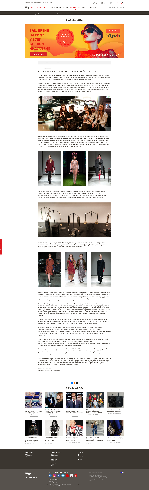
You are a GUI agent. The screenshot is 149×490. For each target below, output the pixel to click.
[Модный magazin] (29, 7)
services (26, 456)
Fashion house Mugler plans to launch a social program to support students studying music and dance (53, 439)
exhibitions (88, 13)
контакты (80, 459)
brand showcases (28, 455)
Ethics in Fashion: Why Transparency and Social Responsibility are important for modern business (94, 439)
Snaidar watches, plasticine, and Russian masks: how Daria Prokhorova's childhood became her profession (33, 412)
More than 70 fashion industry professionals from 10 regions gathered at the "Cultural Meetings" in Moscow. (53, 412)
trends (42, 13)
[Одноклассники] (74, 383)
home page (42, 62)
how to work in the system (83, 458)
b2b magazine (75, 7)
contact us (42, 7)
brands (65, 7)
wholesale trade (73, 13)
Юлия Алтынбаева (117, 413)
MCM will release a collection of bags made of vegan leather (115, 410)
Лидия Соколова (47, 68)
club (78, 455)
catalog (26, 454)
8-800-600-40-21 (31, 477)
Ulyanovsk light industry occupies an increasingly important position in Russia (94, 411)
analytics (27, 13)
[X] (77, 383)
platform (80, 452)
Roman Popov (54, 416)
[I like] (74, 376)
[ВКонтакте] (72, 383)
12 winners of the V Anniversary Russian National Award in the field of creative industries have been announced (74, 412)
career (95, 13)
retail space (64, 13)
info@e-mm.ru (55, 479)
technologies (56, 13)
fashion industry (35, 13)
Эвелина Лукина (34, 416)
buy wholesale (56, 7)
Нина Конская (95, 414)
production (48, 13)
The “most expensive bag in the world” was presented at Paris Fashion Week (115, 439)
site (78, 454)
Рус (123, 3)
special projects (81, 456)
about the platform (89, 7)
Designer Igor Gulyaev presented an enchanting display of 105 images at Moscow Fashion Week (31, 439)
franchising (81, 13)
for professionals (56, 452)
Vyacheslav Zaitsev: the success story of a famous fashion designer (73, 439)
